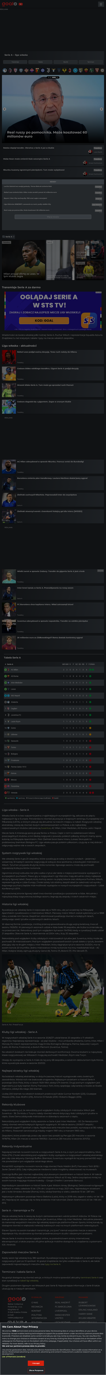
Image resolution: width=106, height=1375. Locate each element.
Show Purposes (36, 1370)
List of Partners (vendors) (13, 1357)
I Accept (36, 1363)
